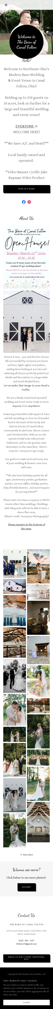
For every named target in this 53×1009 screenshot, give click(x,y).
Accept (26, 1002)
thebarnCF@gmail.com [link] (26, 944)
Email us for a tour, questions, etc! (26, 958)
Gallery (26, 887)
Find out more (26, 189)
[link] (23, 202)
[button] (6, 5)
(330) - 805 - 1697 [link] (26, 940)
